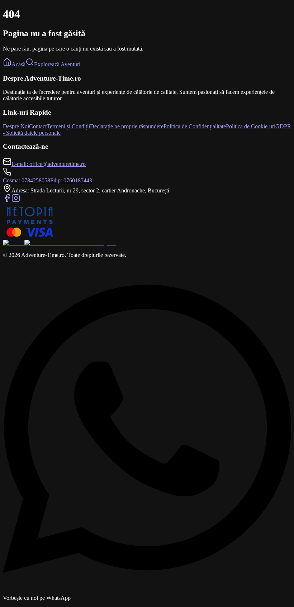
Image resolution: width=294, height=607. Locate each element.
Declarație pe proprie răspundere (126, 126)
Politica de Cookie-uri (250, 126)
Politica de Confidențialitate (194, 126)
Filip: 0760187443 (71, 180)
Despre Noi (16, 126)
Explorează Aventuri (57, 64)
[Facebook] (7, 200)
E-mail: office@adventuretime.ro (48, 164)
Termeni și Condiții (68, 126)
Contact (38, 126)
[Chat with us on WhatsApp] (147, 591)
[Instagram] (15, 200)
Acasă (18, 64)
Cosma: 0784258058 (26, 180)
